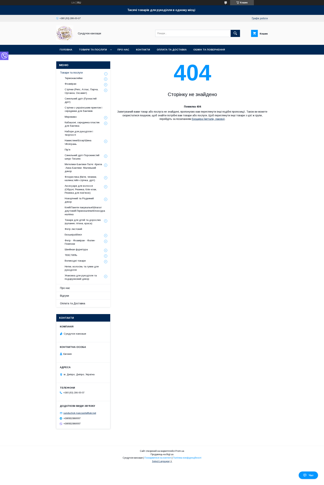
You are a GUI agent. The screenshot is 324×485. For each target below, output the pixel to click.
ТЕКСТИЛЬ (71, 255)
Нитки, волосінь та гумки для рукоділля (82, 268)
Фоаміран (70, 83)
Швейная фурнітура (76, 249)
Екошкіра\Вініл (73, 234)
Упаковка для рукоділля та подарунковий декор (81, 277)
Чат (311, 475)
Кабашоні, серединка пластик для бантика (82, 124)
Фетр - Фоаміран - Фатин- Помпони (80, 242)
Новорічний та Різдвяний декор (79, 200)
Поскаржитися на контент (157, 457)
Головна (66, 49)
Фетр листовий (73, 229)
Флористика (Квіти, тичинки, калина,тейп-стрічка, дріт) (81, 178)
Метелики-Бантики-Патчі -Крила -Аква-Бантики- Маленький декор (83, 167)
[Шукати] (235, 33)
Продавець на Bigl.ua (162, 454)
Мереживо (71, 116)
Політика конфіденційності (187, 457)
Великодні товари (75, 260)
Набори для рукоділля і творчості (79, 133)
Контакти (143, 49)
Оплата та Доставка (172, 49)
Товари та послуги (93, 49)
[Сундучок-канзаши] (64, 39)
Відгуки (64, 295)
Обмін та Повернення (209, 49)
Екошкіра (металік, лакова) (208, 118)
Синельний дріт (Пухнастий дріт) (81, 100)
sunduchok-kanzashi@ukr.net (79, 413)
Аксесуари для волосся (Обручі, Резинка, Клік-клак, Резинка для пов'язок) (81, 189)
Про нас (123, 49)
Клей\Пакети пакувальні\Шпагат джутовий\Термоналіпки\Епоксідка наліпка (85, 211)
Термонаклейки (73, 78)
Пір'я (67, 149)
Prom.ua (179, 451)
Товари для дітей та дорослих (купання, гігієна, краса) (83, 222)
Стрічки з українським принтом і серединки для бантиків (83, 109)
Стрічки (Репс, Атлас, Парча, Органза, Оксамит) (81, 91)
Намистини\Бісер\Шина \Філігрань (78, 142)
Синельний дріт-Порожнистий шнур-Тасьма (82, 157)
